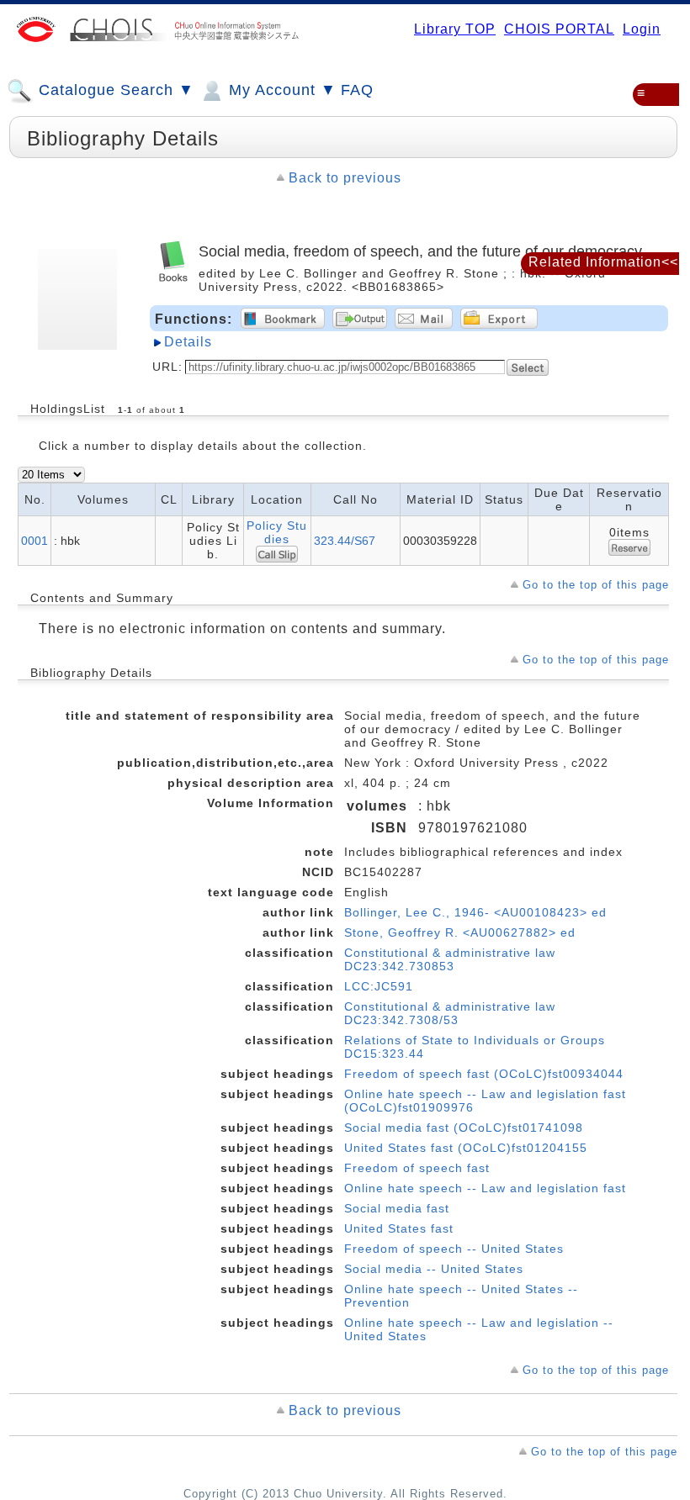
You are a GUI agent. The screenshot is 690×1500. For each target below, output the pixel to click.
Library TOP (455, 29)
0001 (34, 540)
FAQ (357, 90)
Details (188, 342)
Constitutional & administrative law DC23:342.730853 (449, 959)
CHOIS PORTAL (559, 29)
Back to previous (345, 178)
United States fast (399, 1228)
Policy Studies (277, 532)
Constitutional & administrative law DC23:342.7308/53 (449, 1013)
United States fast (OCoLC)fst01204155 (465, 1147)
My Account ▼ (280, 90)
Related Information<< (603, 262)
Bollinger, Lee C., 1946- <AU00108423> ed (475, 912)
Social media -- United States (433, 1269)
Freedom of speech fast (417, 1168)
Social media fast (396, 1208)
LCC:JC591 (378, 986)
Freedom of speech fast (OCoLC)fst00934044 (484, 1073)
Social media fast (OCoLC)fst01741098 (463, 1127)
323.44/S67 (344, 540)
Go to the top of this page (596, 584)
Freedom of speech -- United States (454, 1248)
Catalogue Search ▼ (114, 90)
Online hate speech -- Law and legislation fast (485, 1188)
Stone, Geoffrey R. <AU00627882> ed (460, 932)
